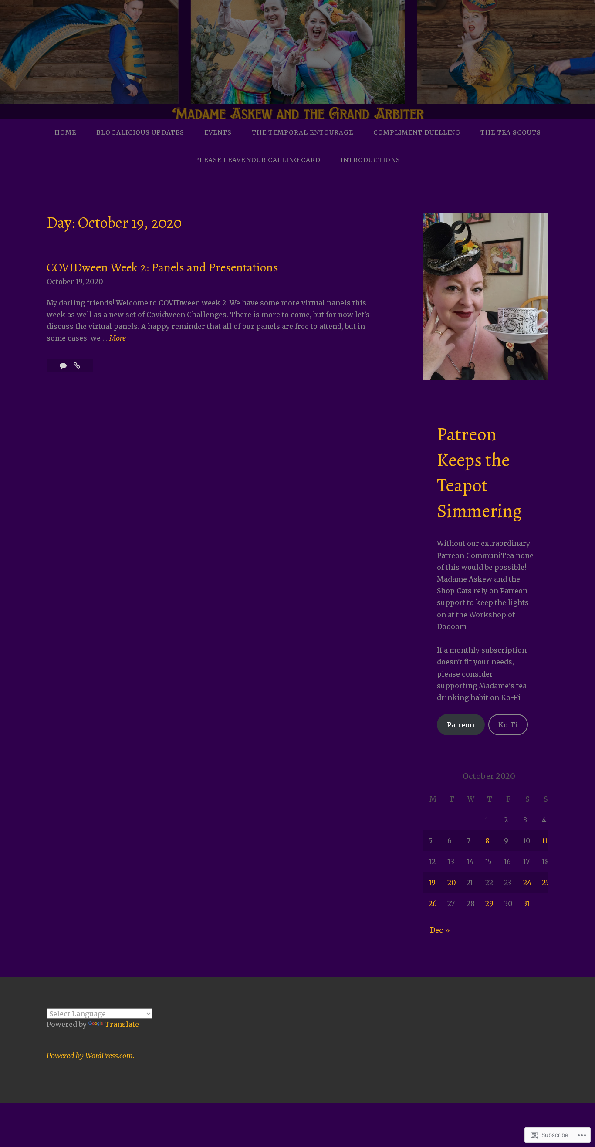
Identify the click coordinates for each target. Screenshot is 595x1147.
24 (527, 882)
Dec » (440, 930)
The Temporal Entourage (302, 132)
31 (526, 903)
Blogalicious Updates (140, 132)
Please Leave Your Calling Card (258, 160)
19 (432, 882)
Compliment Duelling (416, 132)
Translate (122, 1024)
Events (218, 132)
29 (489, 903)
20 (451, 882)
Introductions (370, 160)
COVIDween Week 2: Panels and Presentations (162, 267)
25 (545, 882)
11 (545, 840)
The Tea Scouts (510, 132)
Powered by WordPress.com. (91, 1055)
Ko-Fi (508, 725)
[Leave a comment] (64, 365)
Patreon (460, 725)
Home (65, 132)
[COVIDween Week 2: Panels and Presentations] (77, 365)
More (117, 338)
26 (433, 903)
